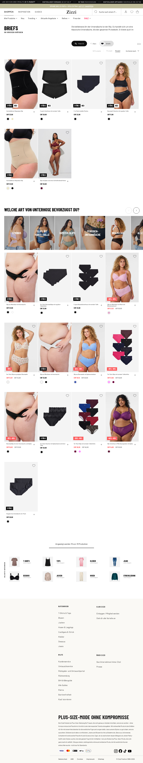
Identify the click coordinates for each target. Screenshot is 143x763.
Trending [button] (31, 18)
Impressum (90, 759)
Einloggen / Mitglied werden (107, 613)
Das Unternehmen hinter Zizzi (108, 662)
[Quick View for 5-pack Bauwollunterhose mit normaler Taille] (101, 305)
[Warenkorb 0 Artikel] (137, 12)
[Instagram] (116, 750)
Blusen (61, 618)
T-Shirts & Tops (64, 613)
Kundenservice (64, 661)
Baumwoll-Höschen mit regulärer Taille (118, 111)
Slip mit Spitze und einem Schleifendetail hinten (53, 180)
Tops (57, 562)
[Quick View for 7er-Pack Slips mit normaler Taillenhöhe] (135, 375)
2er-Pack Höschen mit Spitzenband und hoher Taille (52, 444)
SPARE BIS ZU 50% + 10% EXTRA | (71, 6)
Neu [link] (22, 18)
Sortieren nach (131, 51)
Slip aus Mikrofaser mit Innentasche (16, 304)
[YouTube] (129, 750)
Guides (38, 12)
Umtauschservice (65, 666)
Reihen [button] (65, 18)
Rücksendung (64, 676)
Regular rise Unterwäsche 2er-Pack (16, 514)
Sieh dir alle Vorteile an (106, 618)
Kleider (90, 562)
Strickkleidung (124, 576)
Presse (99, 666)
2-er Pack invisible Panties (81, 111)
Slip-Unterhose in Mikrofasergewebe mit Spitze (120, 444)
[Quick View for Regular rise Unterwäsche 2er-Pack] (34, 514)
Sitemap (101, 759)
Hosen (90, 576)
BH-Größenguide (65, 680)
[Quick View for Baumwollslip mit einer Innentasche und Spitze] (34, 444)
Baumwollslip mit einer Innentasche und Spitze (19, 444)
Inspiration (24, 12)
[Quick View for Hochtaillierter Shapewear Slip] (34, 111)
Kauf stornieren (64, 699)
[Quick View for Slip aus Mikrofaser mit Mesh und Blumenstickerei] (135, 305)
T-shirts (24, 562)
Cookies (80, 759)
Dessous (24, 576)
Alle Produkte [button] (9, 18)
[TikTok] (125, 750)
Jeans (124, 562)
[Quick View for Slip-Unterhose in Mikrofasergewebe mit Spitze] (135, 444)
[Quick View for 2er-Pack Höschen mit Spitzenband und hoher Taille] (67, 444)
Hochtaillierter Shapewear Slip (14, 111)
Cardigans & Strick (66, 632)
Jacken (57, 576)
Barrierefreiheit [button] (64, 694)
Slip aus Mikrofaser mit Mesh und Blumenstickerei (116, 305)
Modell (117, 51)
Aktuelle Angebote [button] (48, 18)
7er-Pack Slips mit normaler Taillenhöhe (118, 374)
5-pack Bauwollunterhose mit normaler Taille (86, 304)
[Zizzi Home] (71, 11)
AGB (72, 759)
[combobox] (106, 11)
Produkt (109, 51)
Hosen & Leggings (65, 627)
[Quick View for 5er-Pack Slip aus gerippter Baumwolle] (34, 375)
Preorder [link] (77, 18)
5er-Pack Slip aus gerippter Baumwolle (17, 374)
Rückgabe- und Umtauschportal (71, 671)
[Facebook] (120, 750)
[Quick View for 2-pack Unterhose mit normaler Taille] (67, 111)
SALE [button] (86, 18)
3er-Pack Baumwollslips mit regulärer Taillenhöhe (50, 305)
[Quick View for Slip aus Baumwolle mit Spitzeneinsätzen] (101, 375)
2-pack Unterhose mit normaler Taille (50, 111)
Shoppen (9, 12)
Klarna (61, 690)
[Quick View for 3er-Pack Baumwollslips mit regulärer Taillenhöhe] (67, 305)
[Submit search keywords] (96, 11)
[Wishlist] (34, 63)
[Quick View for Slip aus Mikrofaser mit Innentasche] (34, 305)
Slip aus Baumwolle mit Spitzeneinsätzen (85, 374)
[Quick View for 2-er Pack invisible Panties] (101, 111)
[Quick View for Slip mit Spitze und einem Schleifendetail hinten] (67, 181)
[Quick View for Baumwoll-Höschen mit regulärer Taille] (135, 111)
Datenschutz (62, 759)
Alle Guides (62, 685)
